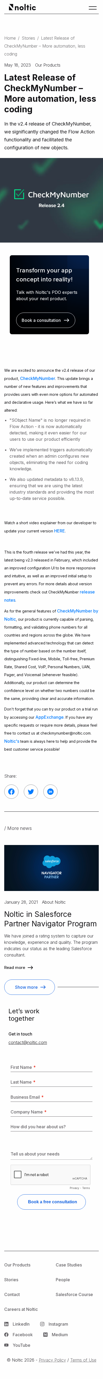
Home (10, 38)
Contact (12, 1294)
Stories (28, 38)
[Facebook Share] (11, 791)
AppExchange (49, 717)
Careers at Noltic (21, 1309)
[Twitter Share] (31, 791)
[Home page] (21, 8)
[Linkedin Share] (50, 791)
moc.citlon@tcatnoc (27, 1042)
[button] (93, 8)
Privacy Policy (52, 1360)
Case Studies (69, 1264)
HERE (59, 530)
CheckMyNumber (37, 378)
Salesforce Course (74, 1294)
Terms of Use (83, 1360)
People (63, 1279)
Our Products (17, 1264)
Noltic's (11, 741)
